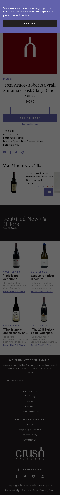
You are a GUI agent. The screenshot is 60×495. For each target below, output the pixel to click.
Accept (30, 23)
